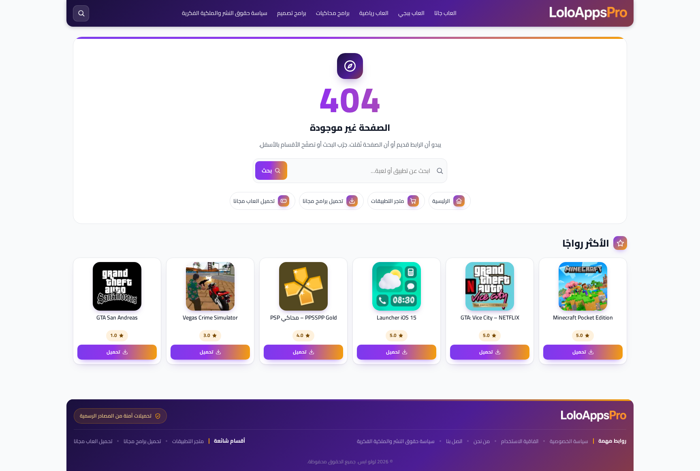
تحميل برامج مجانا (142, 441)
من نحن (482, 441)
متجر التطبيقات (188, 441)
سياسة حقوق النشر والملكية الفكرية (224, 13)
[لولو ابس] (588, 13)
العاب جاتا (445, 13)
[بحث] (81, 13)
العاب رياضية (373, 13)
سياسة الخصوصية (569, 441)
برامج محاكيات (333, 13)
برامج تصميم (291, 13)
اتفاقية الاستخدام (519, 441)
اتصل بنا (454, 441)
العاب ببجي (411, 13)
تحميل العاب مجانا (93, 441)
